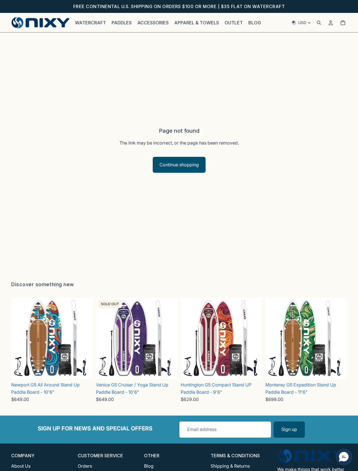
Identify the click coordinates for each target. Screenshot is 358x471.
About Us (20, 466)
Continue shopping (179, 164)
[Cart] (343, 23)
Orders (85, 466)
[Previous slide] (17, 338)
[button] (344, 457)
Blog (149, 466)
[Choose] (84, 370)
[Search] (319, 23)
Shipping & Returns (230, 466)
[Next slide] (86, 338)
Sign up (289, 429)
